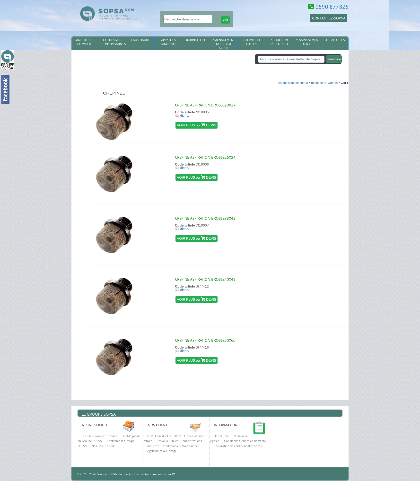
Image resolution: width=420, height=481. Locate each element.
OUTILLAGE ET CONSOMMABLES (114, 42)
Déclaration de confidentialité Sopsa (237, 446)
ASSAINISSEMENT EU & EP (308, 42)
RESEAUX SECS (334, 40)
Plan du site (221, 436)
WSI (174, 474)
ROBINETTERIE (196, 40)
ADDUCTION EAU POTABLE (279, 42)
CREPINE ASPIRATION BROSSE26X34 (205, 157)
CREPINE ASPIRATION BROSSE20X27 (205, 105)
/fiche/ (184, 115)
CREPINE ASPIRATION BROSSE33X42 (205, 218)
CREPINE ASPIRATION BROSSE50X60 (205, 340)
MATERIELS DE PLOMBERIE (85, 42)
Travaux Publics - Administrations (179, 441)
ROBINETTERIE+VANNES (324, 83)
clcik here (414, 165)
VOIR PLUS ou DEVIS (196, 125)
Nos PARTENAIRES (104, 446)
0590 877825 (332, 6)
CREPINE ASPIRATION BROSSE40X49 (205, 279)
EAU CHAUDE (140, 40)
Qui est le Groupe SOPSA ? (99, 436)
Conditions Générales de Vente (245, 441)
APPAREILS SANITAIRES (168, 42)
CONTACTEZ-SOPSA (328, 18)
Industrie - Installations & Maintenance (173, 446)
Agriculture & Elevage (162, 451)
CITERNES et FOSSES (251, 42)
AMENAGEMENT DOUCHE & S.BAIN (223, 44)
